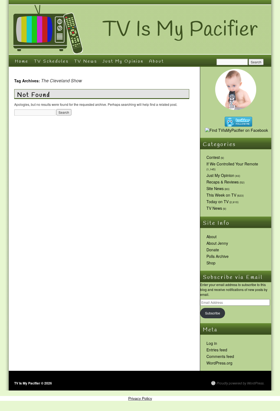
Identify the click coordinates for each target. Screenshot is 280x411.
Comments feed (220, 356)
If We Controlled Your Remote (232, 164)
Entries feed (216, 349)
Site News (215, 188)
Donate (212, 249)
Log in (211, 343)
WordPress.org (219, 363)
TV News (85, 61)
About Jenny (217, 243)
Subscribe (212, 313)
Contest (213, 157)
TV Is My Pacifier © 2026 (33, 383)
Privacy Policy (140, 398)
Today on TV (217, 201)
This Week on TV (221, 195)
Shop (210, 263)
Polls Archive (217, 256)
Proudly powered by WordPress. (240, 383)
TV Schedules (51, 61)
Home (21, 61)
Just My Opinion (123, 61)
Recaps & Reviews (222, 182)
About (156, 61)
